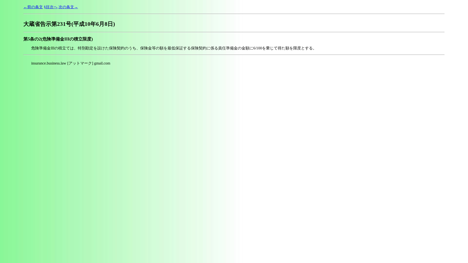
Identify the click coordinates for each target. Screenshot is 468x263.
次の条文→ (68, 7)
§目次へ (51, 7)
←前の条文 (33, 7)
